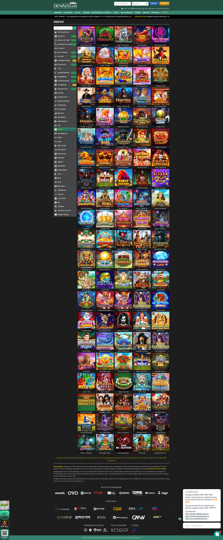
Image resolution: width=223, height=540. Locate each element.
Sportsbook (96, 12)
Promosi (155, 12)
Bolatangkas (127, 12)
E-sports (107, 12)
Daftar (164, 4)
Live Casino (68, 12)
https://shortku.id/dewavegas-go (197, 513)
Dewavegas (58, 466)
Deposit (146, 12)
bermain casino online (157, 469)
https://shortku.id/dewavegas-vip (197, 516)
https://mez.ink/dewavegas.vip (196, 518)
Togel (116, 12)
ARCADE (86, 12)
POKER (137, 12)
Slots (77, 12)
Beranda (58, 12)
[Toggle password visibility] (147, 3)
